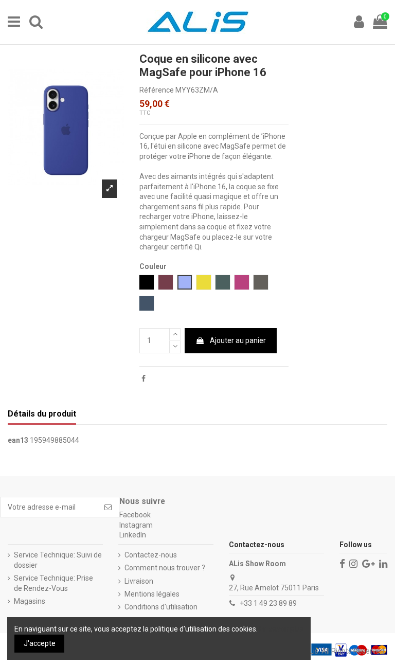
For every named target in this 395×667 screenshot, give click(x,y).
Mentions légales (151, 594)
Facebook (135, 515)
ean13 (18, 440)
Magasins (29, 601)
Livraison (138, 581)
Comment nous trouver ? (164, 568)
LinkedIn (132, 535)
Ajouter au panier (238, 340)
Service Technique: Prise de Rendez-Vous (53, 583)
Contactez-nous (150, 555)
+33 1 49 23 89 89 (268, 603)
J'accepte (40, 643)
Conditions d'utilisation (161, 607)
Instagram (136, 525)
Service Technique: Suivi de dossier (58, 560)
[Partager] (143, 378)
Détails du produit (42, 414)
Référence (156, 90)
